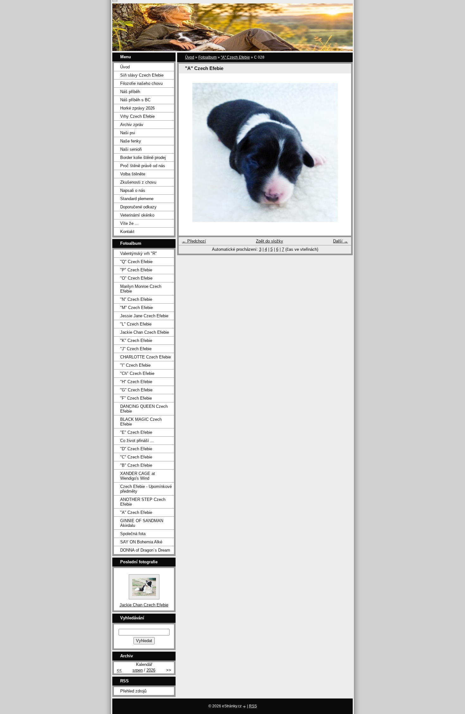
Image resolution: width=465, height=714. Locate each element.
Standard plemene (136, 198)
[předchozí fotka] (189, 152)
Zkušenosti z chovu (138, 182)
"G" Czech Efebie (136, 390)
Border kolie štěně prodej (143, 157)
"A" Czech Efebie (235, 57)
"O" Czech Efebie (136, 278)
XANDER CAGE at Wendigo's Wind (137, 476)
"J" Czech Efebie (136, 348)
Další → (340, 241)
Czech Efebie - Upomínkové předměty (146, 489)
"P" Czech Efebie (136, 270)
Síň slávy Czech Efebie (142, 75)
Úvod (189, 57)
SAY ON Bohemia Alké (141, 542)
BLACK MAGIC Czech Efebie (141, 422)
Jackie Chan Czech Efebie (144, 332)
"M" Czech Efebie (136, 307)
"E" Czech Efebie (136, 432)
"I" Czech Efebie (135, 365)
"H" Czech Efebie (136, 381)
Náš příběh (130, 91)
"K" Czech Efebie (136, 340)
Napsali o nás (132, 190)
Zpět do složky (269, 241)
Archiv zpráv (131, 124)
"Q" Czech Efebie (136, 261)
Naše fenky (130, 141)
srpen (138, 670)
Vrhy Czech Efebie (137, 116)
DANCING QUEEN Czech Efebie (144, 409)
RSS (253, 706)
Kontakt (127, 231)
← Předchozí (194, 241)
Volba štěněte (132, 174)
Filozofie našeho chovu (141, 83)
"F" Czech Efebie (136, 398)
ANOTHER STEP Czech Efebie (142, 502)
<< (119, 670)
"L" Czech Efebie (136, 324)
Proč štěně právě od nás (142, 165)
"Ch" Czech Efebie (137, 373)
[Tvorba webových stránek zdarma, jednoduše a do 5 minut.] (245, 706)
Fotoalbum (207, 57)
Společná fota (133, 533)
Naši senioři (131, 149)
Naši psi (127, 132)
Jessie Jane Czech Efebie (144, 315)
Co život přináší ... (137, 440)
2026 (150, 670)
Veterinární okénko (137, 215)
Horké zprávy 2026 (137, 108)
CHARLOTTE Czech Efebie (145, 357)
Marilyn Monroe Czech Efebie (140, 289)
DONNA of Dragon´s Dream (145, 550)
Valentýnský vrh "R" (138, 253)
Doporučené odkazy (138, 207)
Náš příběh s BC (135, 100)
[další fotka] (341, 152)
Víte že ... (129, 223)
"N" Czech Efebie (136, 299)
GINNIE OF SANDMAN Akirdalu (141, 523)
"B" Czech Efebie (136, 465)
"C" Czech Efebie (136, 457)
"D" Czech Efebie (136, 448)
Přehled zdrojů (133, 691)
